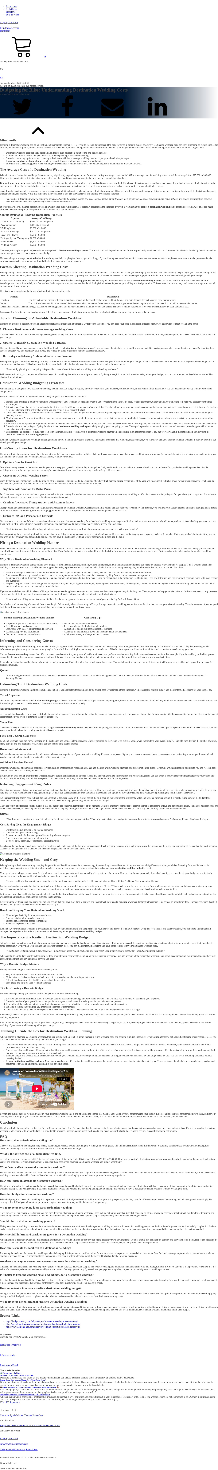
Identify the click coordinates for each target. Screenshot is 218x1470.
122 (7, 1402)
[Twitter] (22, 117)
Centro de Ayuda (8, 1415)
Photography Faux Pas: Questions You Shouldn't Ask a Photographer (25, 1394)
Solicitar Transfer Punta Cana (29, 1415)
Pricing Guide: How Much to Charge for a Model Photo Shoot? (23, 1380)
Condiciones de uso (51, 1425)
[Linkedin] (157, 117)
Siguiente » (14, 1402)
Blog (2, 1425)
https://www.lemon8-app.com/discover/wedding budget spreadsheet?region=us (43, 1327)
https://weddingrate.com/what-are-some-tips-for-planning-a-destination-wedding (43, 1324)
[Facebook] (67, 117)
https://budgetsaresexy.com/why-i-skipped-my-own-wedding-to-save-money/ (42, 1321)
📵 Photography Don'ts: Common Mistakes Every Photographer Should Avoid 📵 (29, 1387)
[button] (23, 56)
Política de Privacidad (31, 1425)
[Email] (112, 117)
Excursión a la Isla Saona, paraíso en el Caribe (16, 1375)
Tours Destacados (13, 1425)
